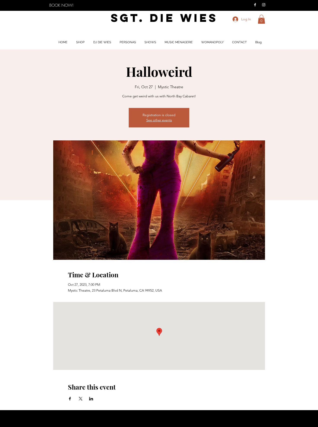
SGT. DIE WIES (164, 18)
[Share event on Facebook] (70, 398)
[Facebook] (255, 5)
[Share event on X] (81, 398)
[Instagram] (264, 5)
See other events (159, 120)
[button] (261, 19)
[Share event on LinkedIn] (91, 398)
